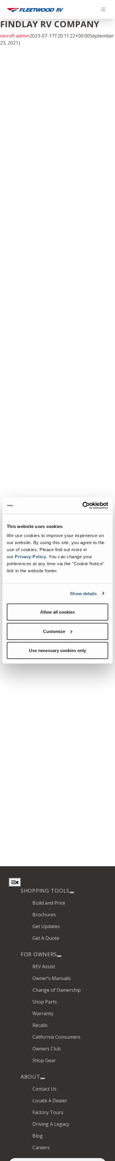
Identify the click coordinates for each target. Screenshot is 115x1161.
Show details (83, 593)
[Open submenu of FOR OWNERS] (59, 956)
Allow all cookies (57, 612)
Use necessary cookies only (57, 650)
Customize (54, 631)
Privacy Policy (30, 556)
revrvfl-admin (14, 36)
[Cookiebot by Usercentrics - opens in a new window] (82, 506)
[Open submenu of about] (42, 1078)
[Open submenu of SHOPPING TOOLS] (72, 892)
